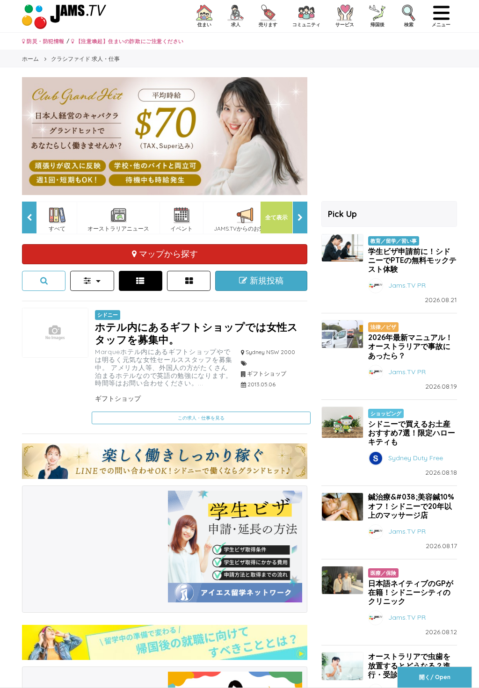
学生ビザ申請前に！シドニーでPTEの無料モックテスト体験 (412, 260)
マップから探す (167, 253)
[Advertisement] (94, 549)
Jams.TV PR (407, 285)
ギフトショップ (118, 398)
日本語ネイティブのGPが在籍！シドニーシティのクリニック (410, 592)
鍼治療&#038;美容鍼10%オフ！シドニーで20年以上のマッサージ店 (411, 505)
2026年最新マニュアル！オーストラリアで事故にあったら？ (410, 346)
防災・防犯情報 (45, 41)
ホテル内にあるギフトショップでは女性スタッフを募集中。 (196, 332)
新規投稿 (265, 280)
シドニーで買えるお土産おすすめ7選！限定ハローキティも (411, 432)
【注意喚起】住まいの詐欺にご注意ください (129, 41)
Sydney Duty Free (415, 458)
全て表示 (276, 217)
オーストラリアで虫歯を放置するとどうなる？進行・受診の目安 (409, 665)
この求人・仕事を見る (201, 418)
